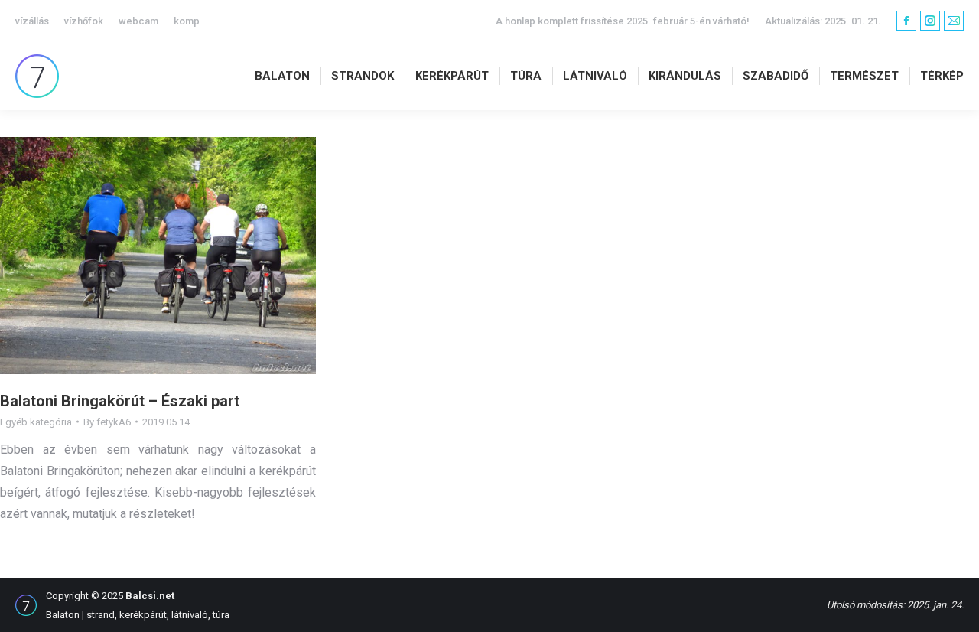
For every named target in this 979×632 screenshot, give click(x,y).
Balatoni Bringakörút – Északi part (119, 401)
